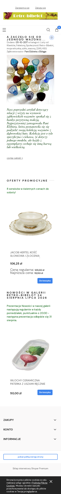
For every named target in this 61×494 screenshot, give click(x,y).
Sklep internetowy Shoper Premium (30, 468)
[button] (4, 29)
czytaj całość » (15, 158)
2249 (38, 48)
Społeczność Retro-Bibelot (40, 45)
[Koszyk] (57, 32)
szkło (24, 48)
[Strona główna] (30, 15)
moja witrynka (14, 48)
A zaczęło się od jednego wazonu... (26, 38)
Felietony (20, 45)
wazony (31, 48)
